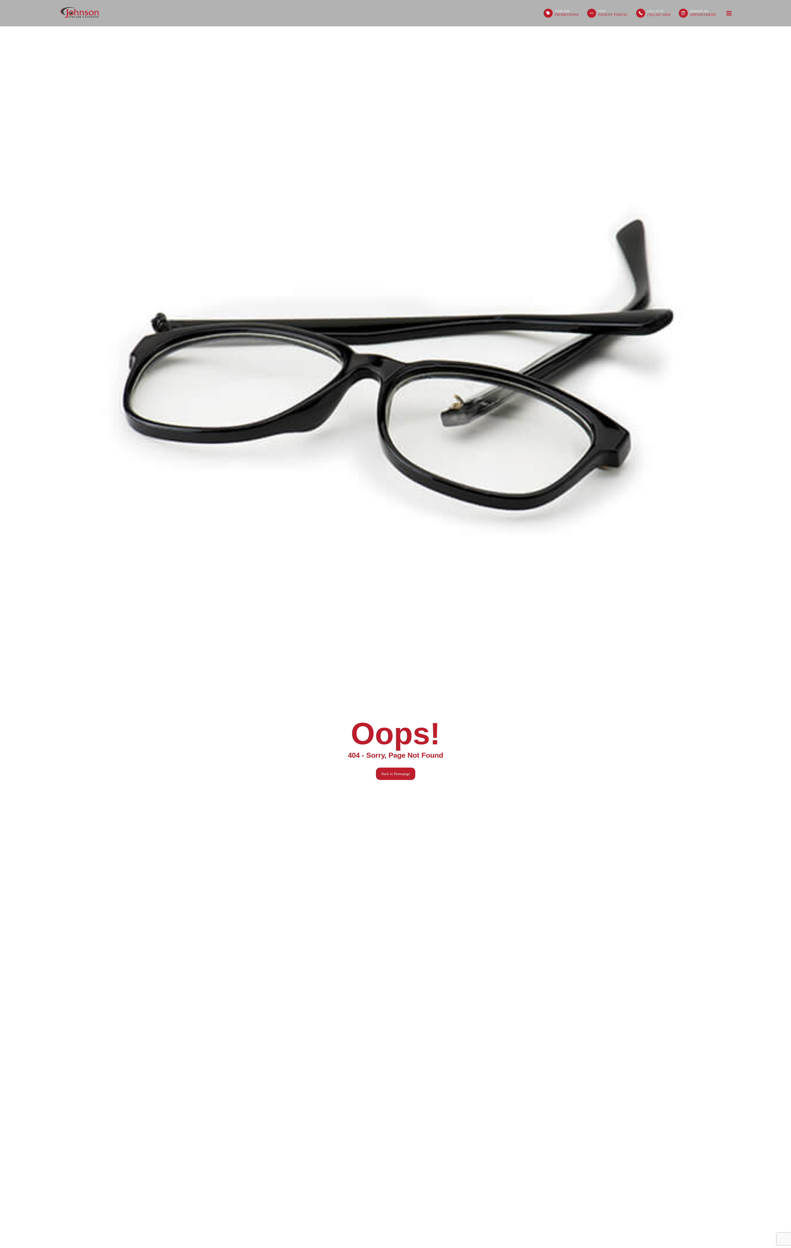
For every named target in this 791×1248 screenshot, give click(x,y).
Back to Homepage (395, 774)
